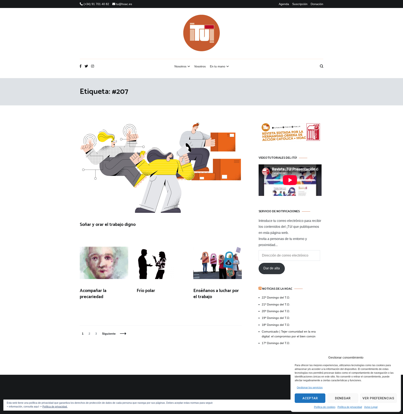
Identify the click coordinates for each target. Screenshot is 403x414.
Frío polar (146, 290)
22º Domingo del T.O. (276, 297)
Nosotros (180, 66)
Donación (317, 4)
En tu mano (217, 66)
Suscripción (299, 4)
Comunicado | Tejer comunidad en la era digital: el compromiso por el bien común (289, 334)
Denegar (343, 398)
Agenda (284, 4)
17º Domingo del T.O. (276, 343)
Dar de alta (271, 268)
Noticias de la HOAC (277, 289)
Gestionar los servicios (310, 387)
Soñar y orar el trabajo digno (108, 224)
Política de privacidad (350, 407)
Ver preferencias (378, 398)
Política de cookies (324, 407)
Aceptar (310, 398)
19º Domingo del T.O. (276, 318)
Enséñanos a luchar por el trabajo (216, 293)
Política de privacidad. (55, 406)
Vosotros (200, 66)
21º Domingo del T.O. (276, 304)
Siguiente (109, 333)
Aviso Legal (371, 407)
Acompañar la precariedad (93, 293)
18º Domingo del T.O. (276, 324)
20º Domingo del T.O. (276, 311)
